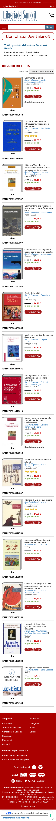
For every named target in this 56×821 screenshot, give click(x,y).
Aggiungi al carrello (33, 96)
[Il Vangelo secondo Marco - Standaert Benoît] (12, 681)
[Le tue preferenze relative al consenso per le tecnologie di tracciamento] (51, 816)
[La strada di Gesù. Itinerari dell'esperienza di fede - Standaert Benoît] (12, 554)
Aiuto (52, 6)
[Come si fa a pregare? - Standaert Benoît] (12, 596)
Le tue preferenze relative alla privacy (30, 813)
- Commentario (37, 420)
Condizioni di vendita (12, 732)
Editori (33, 732)
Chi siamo (7, 723)
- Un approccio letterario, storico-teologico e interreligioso (37, 167)
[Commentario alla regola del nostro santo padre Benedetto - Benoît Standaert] (13, 264)
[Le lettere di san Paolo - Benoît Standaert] (13, 136)
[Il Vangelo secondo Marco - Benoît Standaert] (12, 389)
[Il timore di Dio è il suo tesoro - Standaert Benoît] (12, 513)
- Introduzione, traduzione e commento (36, 123)
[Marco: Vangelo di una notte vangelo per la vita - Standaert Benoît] (12, 431)
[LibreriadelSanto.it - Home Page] (19, 15)
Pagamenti (7, 740)
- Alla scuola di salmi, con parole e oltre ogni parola (37, 586)
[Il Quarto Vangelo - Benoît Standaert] (12, 178)
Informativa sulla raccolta (16, 817)
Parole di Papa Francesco (14, 755)
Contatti (6, 744)
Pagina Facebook (34, 767)
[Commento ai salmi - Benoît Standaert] (12, 92)
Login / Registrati (9, 6)
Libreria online (28, 806)
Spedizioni (7, 736)
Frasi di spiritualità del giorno (15, 759)
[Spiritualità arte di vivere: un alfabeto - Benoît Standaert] (12, 472)
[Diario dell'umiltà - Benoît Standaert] (12, 306)
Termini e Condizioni (11, 727)
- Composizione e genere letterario (37, 377)
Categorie (34, 723)
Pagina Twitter (40, 767)
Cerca (49, 27)
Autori (32, 727)
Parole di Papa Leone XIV (15, 750)
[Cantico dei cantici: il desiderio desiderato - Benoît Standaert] (12, 348)
